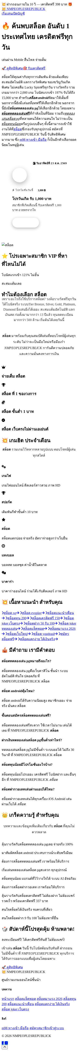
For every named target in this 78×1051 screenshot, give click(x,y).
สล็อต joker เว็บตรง (15, 1009)
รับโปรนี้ (27, 222)
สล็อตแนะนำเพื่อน (20, 1004)
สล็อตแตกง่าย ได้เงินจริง (52, 1004)
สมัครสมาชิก (39, 1028)
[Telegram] (6, 1043)
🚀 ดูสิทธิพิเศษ (12, 68)
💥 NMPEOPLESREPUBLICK (23, 9)
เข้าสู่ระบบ (56, 1028)
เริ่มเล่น (7, 13)
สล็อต (18, 129)
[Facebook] (3, 1043)
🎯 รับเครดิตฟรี (34, 68)
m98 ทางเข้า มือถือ (33, 139)
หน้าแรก (8, 999)
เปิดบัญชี (18, 13)
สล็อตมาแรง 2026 (49, 999)
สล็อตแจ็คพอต (25, 999)
